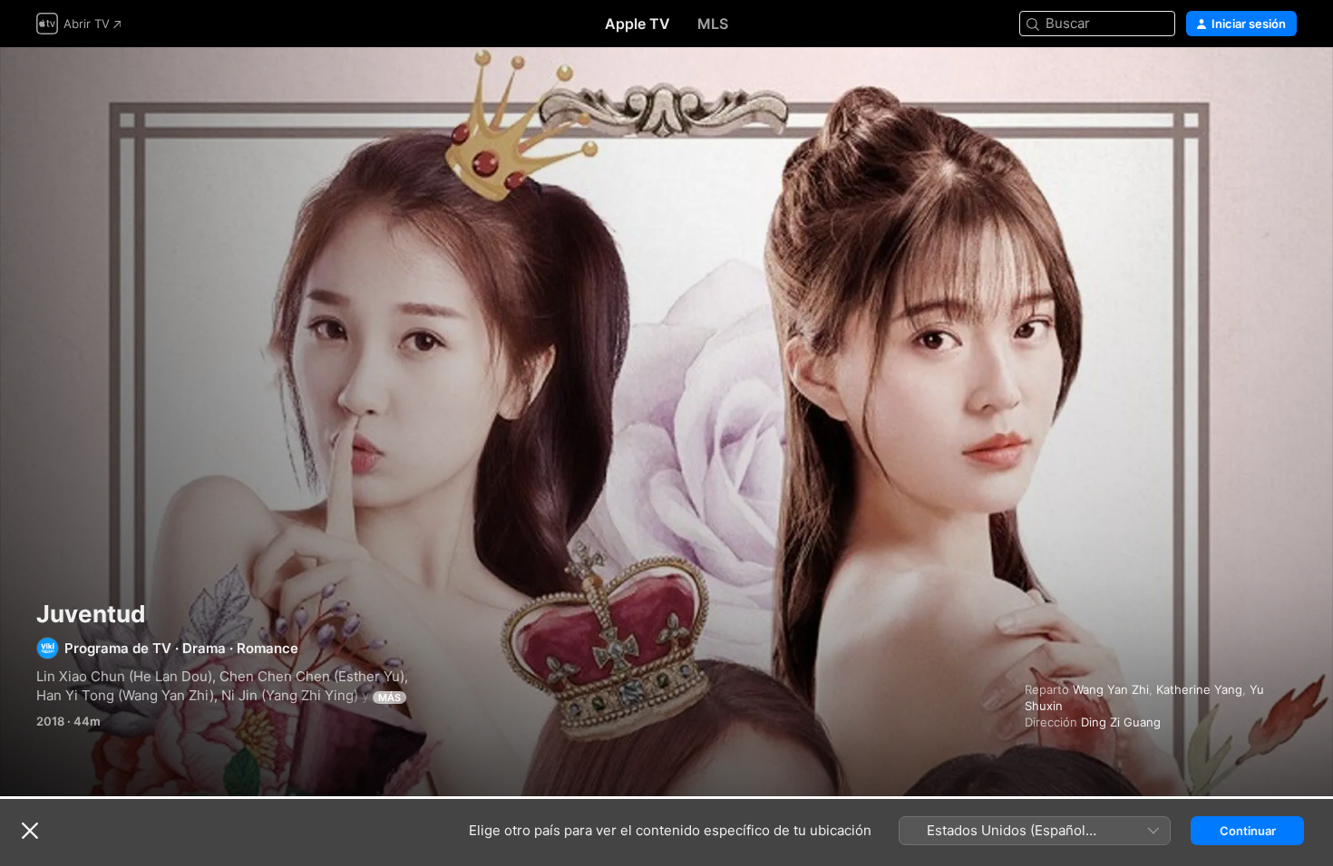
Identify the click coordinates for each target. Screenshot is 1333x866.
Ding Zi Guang (1121, 722)
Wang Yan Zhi (1111, 689)
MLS (712, 23)
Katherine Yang (1199, 689)
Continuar (1248, 830)
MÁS (389, 697)
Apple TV (637, 23)
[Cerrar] (30, 831)
